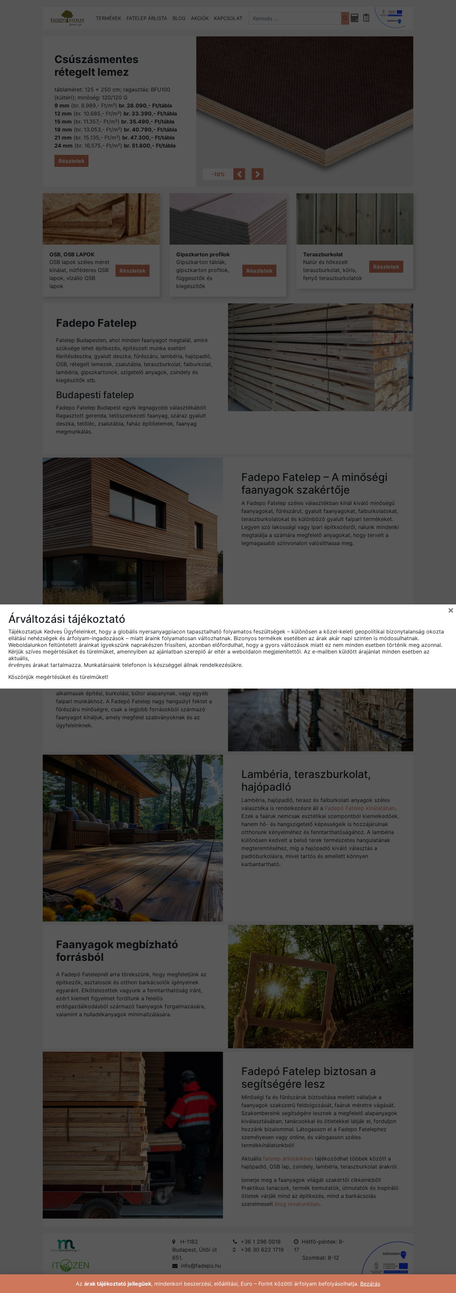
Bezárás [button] (370, 1283)
